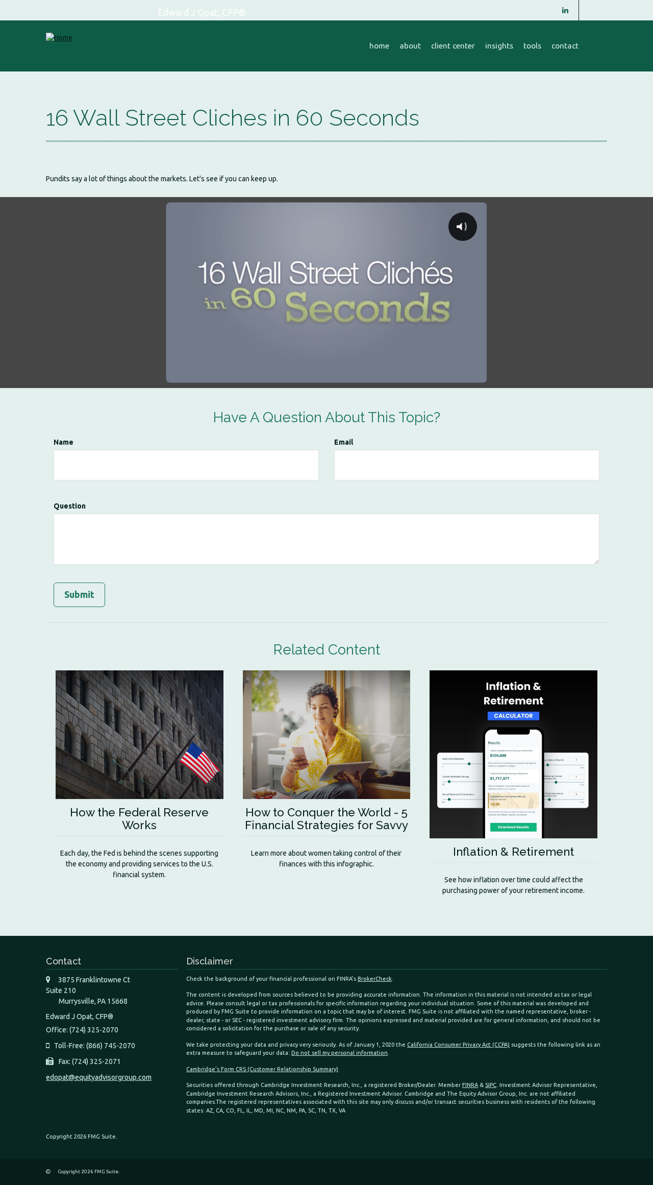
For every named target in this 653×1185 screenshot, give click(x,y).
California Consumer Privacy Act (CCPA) (458, 1045)
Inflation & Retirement (513, 851)
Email (343, 442)
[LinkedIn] (565, 10)
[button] (410, 45)
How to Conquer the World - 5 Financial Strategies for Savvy (326, 819)
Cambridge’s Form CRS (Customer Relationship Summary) (262, 1069)
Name (63, 442)
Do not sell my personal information (339, 1053)
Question (70, 506)
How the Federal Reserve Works (139, 819)
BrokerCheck (375, 979)
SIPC (490, 1085)
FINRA (470, 1085)
